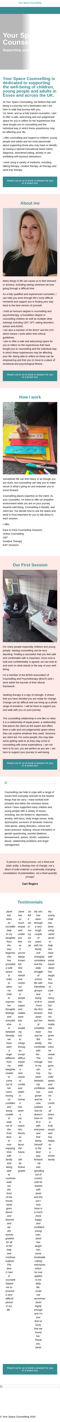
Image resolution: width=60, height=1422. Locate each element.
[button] (30, 7)
